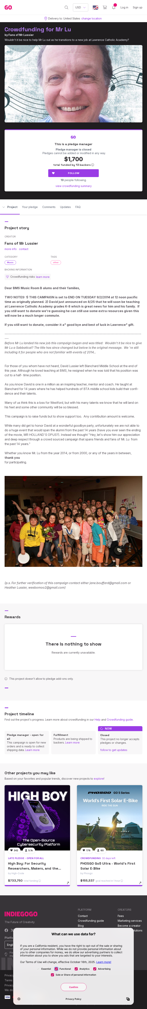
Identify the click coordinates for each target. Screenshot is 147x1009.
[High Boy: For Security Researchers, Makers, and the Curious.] (37, 817)
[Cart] (104, 7)
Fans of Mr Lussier (21, 34)
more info (11, 249)
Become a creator (129, 925)
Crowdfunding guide (120, 719)
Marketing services (130, 920)
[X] (12, 931)
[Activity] (113, 7)
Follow (73, 173)
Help (97, 719)
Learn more (32, 750)
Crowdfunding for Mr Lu (38, 29)
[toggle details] (70, 885)
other (56, 262)
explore (99, 778)
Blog (81, 925)
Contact (83, 916)
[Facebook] (6, 931)
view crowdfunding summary (74, 186)
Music (10, 262)
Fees (121, 916)
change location (91, 18)
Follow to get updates (113, 750)
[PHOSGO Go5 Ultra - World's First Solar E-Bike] (109, 817)
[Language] (95, 8)
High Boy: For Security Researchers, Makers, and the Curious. (33, 868)
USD (78, 7)
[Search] (66, 7)
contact (23, 249)
